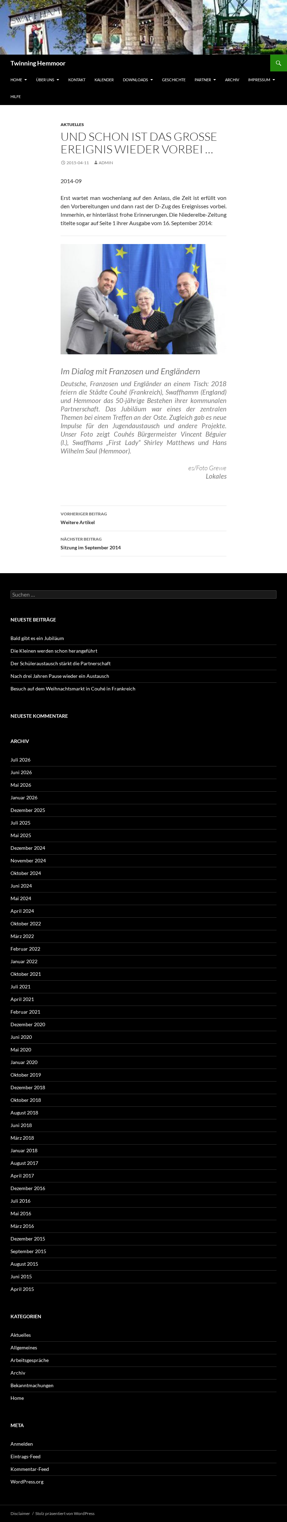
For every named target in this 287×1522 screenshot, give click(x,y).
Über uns (45, 79)
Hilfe (15, 96)
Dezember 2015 (27, 1239)
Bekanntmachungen (32, 1385)
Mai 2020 (20, 1049)
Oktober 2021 (25, 974)
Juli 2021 (20, 986)
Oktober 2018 (25, 1100)
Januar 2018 (23, 1150)
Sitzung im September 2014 (91, 543)
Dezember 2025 (27, 810)
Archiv (232, 79)
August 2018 (24, 1113)
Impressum (259, 79)
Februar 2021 (25, 1012)
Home (16, 79)
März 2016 (22, 1226)
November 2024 (28, 860)
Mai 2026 (20, 785)
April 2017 (22, 1176)
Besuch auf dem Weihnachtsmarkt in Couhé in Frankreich (72, 688)
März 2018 (22, 1138)
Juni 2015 (21, 1276)
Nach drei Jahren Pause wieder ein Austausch (59, 676)
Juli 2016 (20, 1201)
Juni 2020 (21, 1037)
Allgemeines (23, 1347)
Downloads (135, 79)
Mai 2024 (20, 898)
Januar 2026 (23, 797)
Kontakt (76, 79)
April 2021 (22, 999)
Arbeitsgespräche (29, 1360)
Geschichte (174, 79)
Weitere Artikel (84, 518)
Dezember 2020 (27, 1024)
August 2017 (24, 1163)
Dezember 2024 (27, 848)
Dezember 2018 (27, 1087)
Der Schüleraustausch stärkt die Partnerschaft (60, 663)
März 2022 (22, 936)
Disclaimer (20, 1513)
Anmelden (21, 1444)
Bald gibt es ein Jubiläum (37, 638)
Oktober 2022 (25, 923)
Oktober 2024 (25, 873)
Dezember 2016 (27, 1188)
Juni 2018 (21, 1125)
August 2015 (24, 1264)
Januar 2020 (23, 1062)
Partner (203, 79)
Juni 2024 (21, 886)
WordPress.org (26, 1482)
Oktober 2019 (25, 1075)
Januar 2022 (23, 961)
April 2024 (22, 911)
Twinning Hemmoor (37, 63)
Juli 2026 (20, 760)
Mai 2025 (20, 835)
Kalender (104, 79)
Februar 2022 (25, 949)
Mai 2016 (20, 1213)
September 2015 (28, 1251)
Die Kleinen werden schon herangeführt (53, 651)
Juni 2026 (21, 772)
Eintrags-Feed (25, 1456)
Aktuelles (72, 124)
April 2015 (22, 1289)
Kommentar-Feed (29, 1469)
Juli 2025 (20, 823)
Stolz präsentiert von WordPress (64, 1513)
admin (106, 162)
